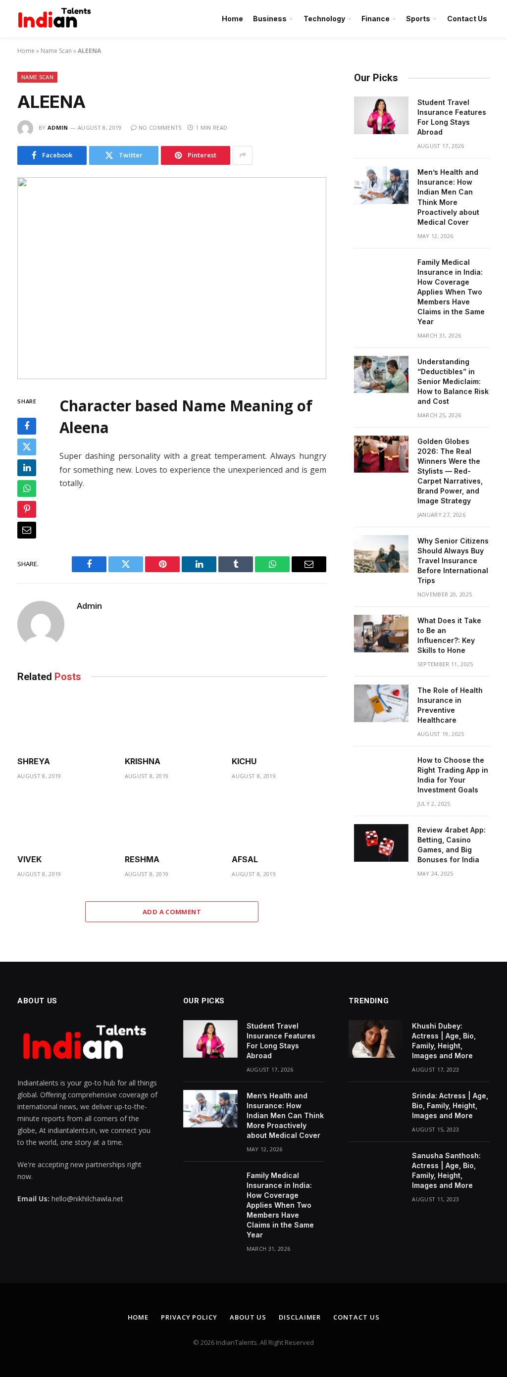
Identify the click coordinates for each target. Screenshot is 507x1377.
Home (232, 18)
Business (270, 18)
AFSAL (245, 859)
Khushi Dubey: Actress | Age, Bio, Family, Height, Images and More (444, 1041)
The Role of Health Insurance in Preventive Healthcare (450, 705)
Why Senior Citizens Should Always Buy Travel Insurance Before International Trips (453, 561)
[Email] (26, 530)
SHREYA (33, 761)
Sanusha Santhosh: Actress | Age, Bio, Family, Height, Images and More (446, 1170)
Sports (418, 18)
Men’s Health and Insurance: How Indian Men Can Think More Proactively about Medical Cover (448, 197)
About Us (248, 1317)
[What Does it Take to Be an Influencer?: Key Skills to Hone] (381, 633)
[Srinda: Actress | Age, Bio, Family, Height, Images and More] (376, 1109)
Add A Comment (172, 911)
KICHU (244, 761)
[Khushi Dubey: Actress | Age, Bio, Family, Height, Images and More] (376, 1039)
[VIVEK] (64, 819)
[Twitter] (26, 447)
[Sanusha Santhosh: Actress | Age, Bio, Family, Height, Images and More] (376, 1168)
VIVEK (29, 859)
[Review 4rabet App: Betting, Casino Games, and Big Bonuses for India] (381, 843)
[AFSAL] (279, 819)
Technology (324, 18)
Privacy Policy (189, 1317)
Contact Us (467, 18)
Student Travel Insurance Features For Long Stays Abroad (451, 117)
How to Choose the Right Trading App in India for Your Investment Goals (452, 775)
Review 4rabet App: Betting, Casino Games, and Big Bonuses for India (451, 845)
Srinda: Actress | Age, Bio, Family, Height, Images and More (450, 1105)
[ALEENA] (171, 278)
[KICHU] (279, 721)
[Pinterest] (26, 509)
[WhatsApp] (26, 488)
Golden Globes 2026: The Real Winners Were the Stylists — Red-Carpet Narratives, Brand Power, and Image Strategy (450, 471)
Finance (375, 18)
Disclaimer (300, 1317)
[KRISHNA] (172, 721)
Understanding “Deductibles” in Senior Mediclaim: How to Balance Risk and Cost (453, 381)
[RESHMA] (172, 819)
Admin (58, 127)
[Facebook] (26, 426)
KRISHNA (142, 761)
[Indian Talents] (56, 19)
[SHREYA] (64, 721)
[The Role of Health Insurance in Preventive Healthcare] (381, 703)
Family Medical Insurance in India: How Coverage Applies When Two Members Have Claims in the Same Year (451, 292)
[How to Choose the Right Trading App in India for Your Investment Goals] (381, 773)
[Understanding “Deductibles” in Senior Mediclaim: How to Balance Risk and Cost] (381, 374)
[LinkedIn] (26, 467)
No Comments (160, 127)
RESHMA (142, 859)
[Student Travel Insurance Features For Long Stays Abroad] (381, 115)
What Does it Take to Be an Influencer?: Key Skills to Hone (449, 635)
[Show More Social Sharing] (243, 155)
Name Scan (56, 51)
